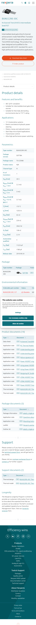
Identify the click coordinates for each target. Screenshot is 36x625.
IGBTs (18, 561)
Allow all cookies (18, 323)
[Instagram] (23, 536)
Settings (18, 312)
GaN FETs (18, 558)
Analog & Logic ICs (18, 563)
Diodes (18, 548)
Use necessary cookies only (18, 318)
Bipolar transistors (18, 546)
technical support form (12, 452)
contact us (5, 461)
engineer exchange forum (21, 459)
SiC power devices (18, 556)
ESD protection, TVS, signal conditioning (18, 551)
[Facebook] (18, 536)
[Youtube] (28, 536)
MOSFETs (18, 553)
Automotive (18, 566)
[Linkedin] (13, 536)
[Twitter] (7, 536)
